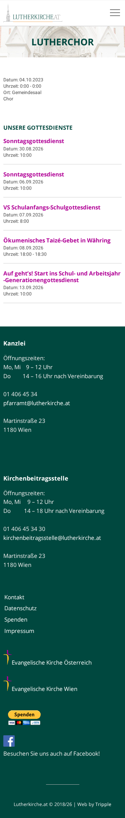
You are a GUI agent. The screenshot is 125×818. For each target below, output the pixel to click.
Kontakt (14, 597)
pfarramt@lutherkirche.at (36, 403)
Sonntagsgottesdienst (33, 141)
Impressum (19, 631)
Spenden (15, 619)
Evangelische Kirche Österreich (52, 662)
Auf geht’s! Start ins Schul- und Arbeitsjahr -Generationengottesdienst (62, 276)
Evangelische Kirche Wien (44, 689)
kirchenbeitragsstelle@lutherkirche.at (52, 538)
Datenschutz (20, 608)
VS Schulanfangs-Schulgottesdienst (51, 207)
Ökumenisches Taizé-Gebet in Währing (57, 240)
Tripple (103, 804)
